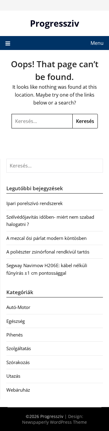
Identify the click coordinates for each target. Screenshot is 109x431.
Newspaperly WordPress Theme (54, 422)
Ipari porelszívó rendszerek (34, 203)
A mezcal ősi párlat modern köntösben (46, 238)
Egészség (15, 321)
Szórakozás (18, 362)
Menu (97, 43)
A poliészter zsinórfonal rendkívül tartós (47, 252)
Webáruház (18, 390)
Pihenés (14, 335)
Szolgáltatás (18, 348)
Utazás (13, 376)
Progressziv (54, 23)
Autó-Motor (18, 307)
